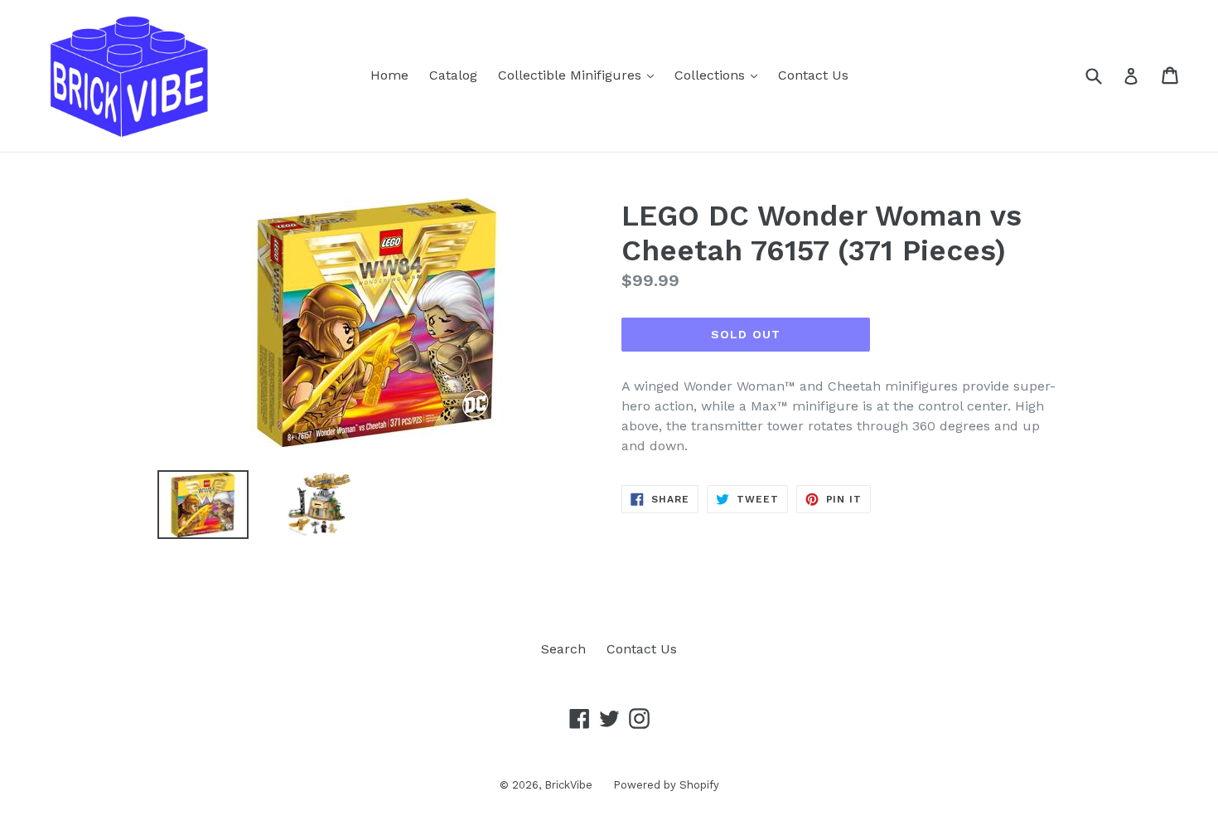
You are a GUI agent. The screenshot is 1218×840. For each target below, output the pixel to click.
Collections (720, 74)
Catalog (453, 75)
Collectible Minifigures (580, 74)
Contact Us (813, 75)
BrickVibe (568, 785)
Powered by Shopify (666, 785)
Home (389, 75)
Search (563, 649)
